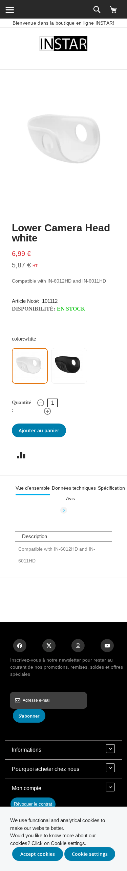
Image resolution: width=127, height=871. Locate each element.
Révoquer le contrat (33, 804)
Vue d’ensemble (33, 488)
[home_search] (9, 9)
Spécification (111, 488)
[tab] (33, 488)
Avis (70, 498)
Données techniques (74, 488)
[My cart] (113, 12)
